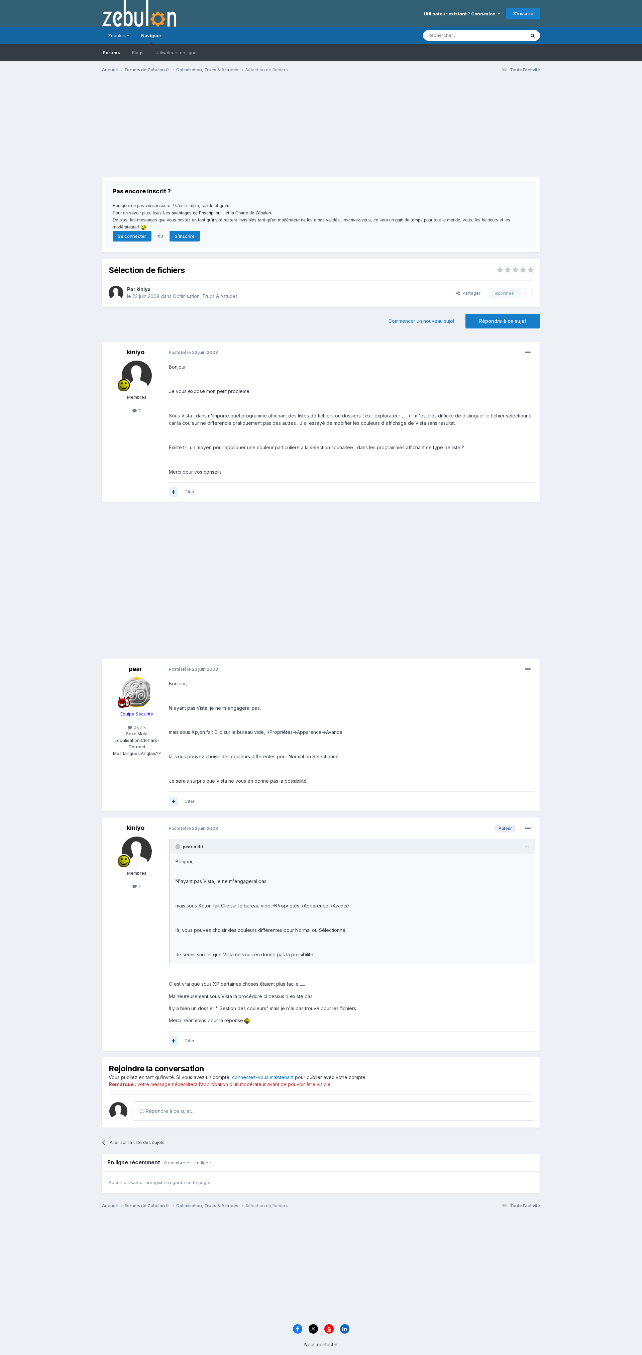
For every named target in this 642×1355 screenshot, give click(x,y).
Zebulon (117, 35)
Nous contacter (321, 1344)
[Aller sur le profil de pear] (137, 692)
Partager (470, 293)
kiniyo (143, 289)
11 (139, 410)
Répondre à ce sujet (502, 321)
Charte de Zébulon (253, 212)
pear (135, 668)
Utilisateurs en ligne (176, 52)
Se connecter (132, 236)
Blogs (137, 52)
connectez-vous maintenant (263, 1077)
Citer (190, 491)
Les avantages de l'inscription (191, 212)
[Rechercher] (532, 35)
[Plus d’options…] (528, 353)
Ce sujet (508, 35)
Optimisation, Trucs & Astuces (205, 296)
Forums (111, 52)
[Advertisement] (223, 130)
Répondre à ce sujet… (169, 1111)
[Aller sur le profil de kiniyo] (116, 293)
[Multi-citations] (173, 492)
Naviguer (151, 35)
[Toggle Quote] (179, 846)
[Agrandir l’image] (246, 1020)
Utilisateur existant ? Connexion (461, 13)
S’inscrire (523, 13)
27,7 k (139, 727)
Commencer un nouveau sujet (421, 321)
